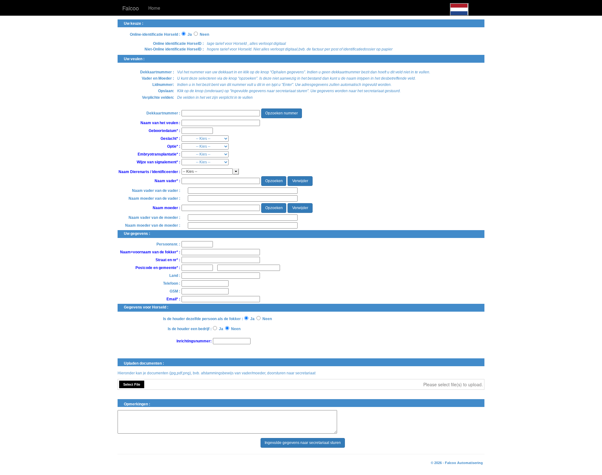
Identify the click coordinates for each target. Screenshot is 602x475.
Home (154, 8)
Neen (204, 35)
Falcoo (130, 8)
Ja (190, 35)
